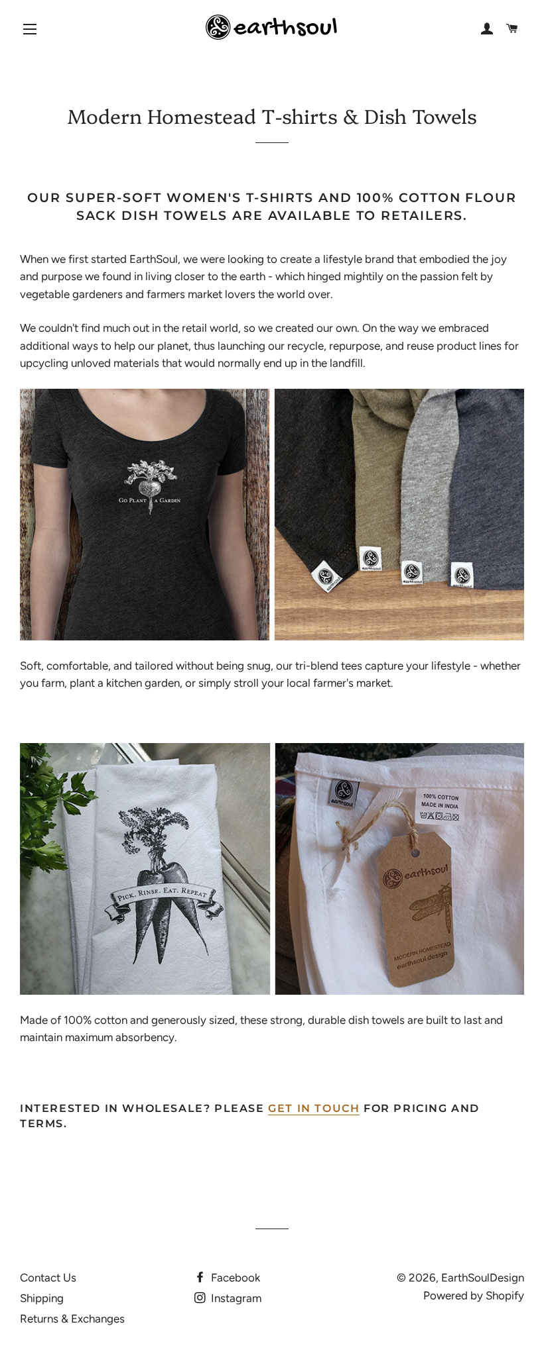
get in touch (314, 1108)
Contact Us (48, 1277)
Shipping (42, 1298)
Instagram (234, 1298)
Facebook (234, 1277)
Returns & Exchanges (72, 1318)
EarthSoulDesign (482, 1277)
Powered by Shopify (473, 1295)
